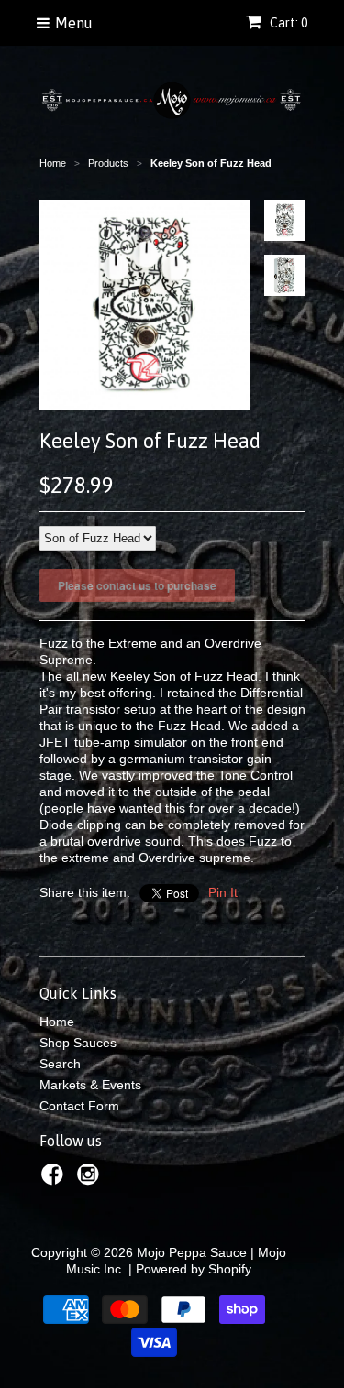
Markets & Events (90, 1084)
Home (56, 1021)
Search (60, 1063)
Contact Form (79, 1105)
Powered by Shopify (193, 1269)
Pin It (223, 892)
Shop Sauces (78, 1042)
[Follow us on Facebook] (55, 1180)
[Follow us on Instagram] (91, 1180)
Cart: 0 (287, 23)
